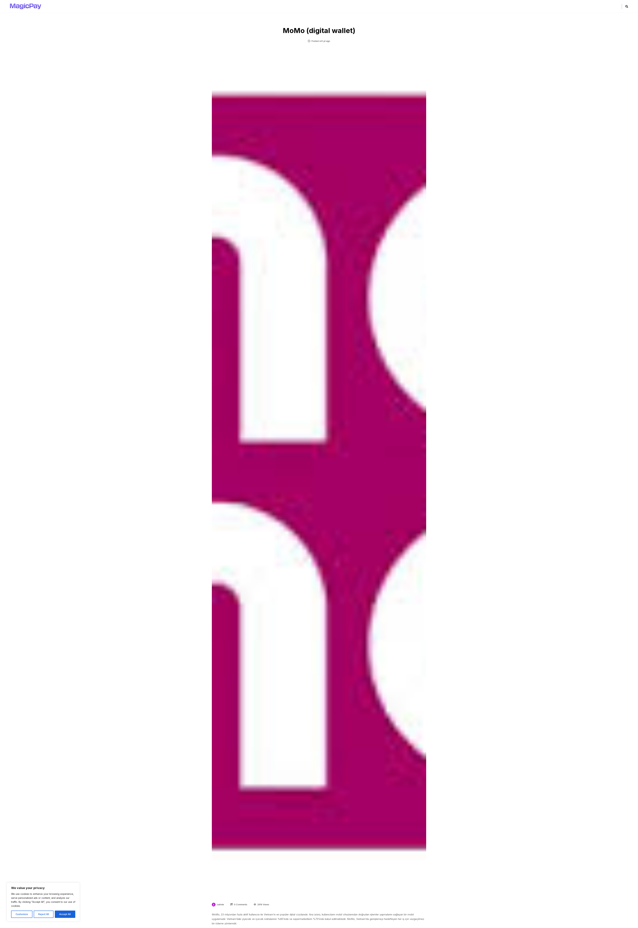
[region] (43, 902)
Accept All (65, 914)
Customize (22, 914)
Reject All (43, 914)
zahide (220, 904)
